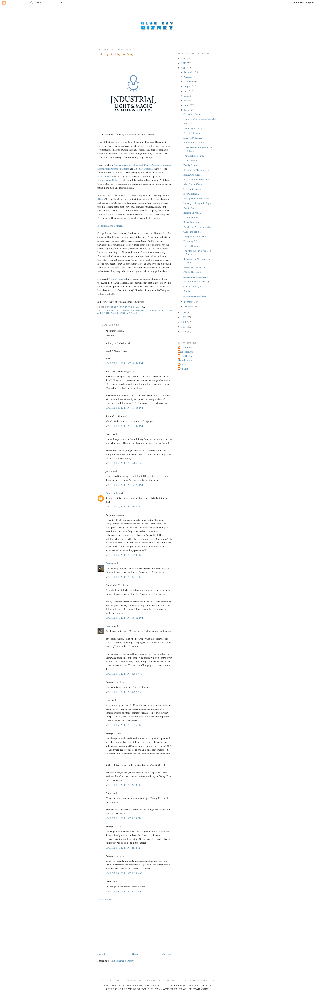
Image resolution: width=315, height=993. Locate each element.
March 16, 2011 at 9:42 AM (124, 891)
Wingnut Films (115, 278)
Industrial (102, 225)
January (188, 306)
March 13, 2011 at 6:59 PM (124, 555)
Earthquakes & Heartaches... (197, 198)
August (188, 86)
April (187, 105)
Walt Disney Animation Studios (154, 164)
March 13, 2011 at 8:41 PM (124, 577)
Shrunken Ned (185, 360)
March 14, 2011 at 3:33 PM (124, 818)
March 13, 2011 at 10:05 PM (124, 617)
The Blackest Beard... (193, 155)
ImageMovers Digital (107, 180)
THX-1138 (183, 364)
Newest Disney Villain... (195, 267)
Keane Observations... (194, 222)
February (189, 301)
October (188, 76)
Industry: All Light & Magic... (198, 203)
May (186, 100)
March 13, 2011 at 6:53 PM (124, 506)
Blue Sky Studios (142, 168)
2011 (184, 67)
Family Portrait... (191, 165)
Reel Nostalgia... (191, 217)
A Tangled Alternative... (195, 295)
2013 (184, 58)
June (186, 95)
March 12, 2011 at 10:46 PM (124, 363)
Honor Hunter (185, 355)
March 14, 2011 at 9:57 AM (124, 691)
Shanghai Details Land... (195, 236)
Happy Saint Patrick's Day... (196, 179)
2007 (184, 326)
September (189, 81)
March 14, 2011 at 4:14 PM (124, 847)
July (186, 91)
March (187, 110)
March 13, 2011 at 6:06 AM (124, 463)
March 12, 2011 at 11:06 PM (124, 407)
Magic (119, 225)
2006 (184, 331)
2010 (184, 312)
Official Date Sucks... (193, 272)
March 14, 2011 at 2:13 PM (124, 785)
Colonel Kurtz (185, 347)
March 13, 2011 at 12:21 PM (124, 484)
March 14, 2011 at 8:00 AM (124, 673)
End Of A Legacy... (192, 133)
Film (148, 310)
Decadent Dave (185, 351)
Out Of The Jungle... (193, 286)
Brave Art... (189, 123)
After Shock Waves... (193, 184)
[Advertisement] (124, 926)
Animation (113, 310)
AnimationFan (113, 493)
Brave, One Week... (192, 174)
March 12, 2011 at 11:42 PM (124, 425)
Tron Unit (183, 368)
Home (135, 953)
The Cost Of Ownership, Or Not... (199, 118)
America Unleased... (193, 137)
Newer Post (102, 953)
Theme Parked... (191, 160)
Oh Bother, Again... (192, 114)
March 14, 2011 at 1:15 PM (124, 725)
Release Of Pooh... (192, 212)
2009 (184, 317)
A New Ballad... (191, 193)
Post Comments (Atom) (122, 960)
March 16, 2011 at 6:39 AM (124, 873)
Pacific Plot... (189, 208)
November (189, 72)
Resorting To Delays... (194, 128)
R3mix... (187, 291)
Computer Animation (132, 310)
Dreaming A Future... (193, 241)
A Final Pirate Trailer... (194, 142)
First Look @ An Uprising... (197, 281)
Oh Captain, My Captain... (196, 170)
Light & (111, 225)
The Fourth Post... (192, 189)
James (108, 700)
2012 (184, 63)
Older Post (167, 953)
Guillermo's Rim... (192, 231)
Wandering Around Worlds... (197, 227)
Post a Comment (105, 899)
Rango (101, 199)
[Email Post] (143, 307)
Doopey (109, 563)
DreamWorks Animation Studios (113, 168)
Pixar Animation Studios (126, 164)
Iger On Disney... (191, 246)
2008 (184, 322)
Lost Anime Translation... (195, 276)
